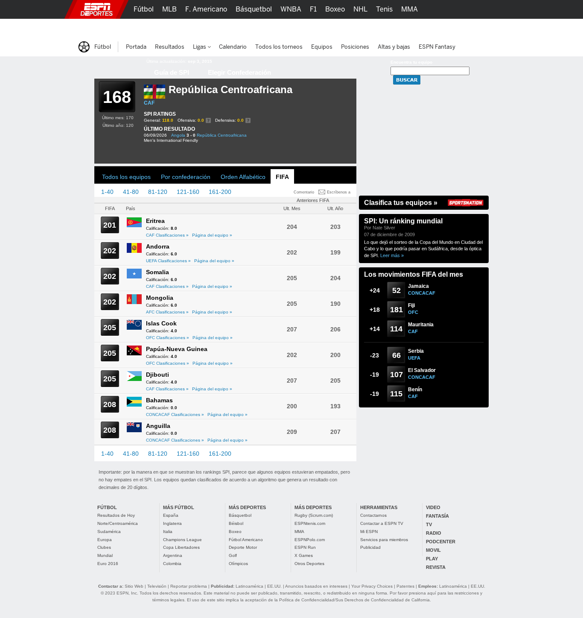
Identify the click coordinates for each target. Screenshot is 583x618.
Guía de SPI (171, 72)
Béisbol (236, 523)
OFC (413, 312)
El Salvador (422, 370)
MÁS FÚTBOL (178, 507)
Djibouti (157, 374)
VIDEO (433, 507)
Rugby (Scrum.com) (313, 515)
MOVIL (433, 550)
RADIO (433, 533)
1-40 (107, 191)
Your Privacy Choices (372, 586)
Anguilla (158, 425)
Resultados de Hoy (116, 515)
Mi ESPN (369, 531)
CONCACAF (421, 293)
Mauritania (421, 325)
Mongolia (159, 297)
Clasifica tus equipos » (400, 202)
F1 (313, 9)
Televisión (156, 586)
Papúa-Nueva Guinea (176, 349)
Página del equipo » (212, 235)
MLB (169, 9)
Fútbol (144, 9)
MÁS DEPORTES (247, 507)
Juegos (410, 27)
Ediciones (445, 27)
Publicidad (370, 547)
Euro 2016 (107, 563)
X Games (303, 555)
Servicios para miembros (384, 539)
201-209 (252, 191)
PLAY (432, 558)
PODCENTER (440, 541)
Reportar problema (188, 586)
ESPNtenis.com (309, 523)
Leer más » (392, 255)
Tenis (384, 9)
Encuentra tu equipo (411, 62)
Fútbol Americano (246, 539)
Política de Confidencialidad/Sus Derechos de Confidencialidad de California (354, 599)
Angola (178, 135)
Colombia (172, 563)
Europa (104, 539)
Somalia (157, 272)
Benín (415, 389)
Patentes (405, 586)
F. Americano (206, 9)
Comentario (304, 192)
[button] (500, 9)
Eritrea (155, 220)
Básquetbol (240, 515)
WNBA (290, 9)
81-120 (157, 191)
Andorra (157, 246)
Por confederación (185, 176)
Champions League (182, 539)
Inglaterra (172, 523)
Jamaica (418, 286)
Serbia (416, 351)
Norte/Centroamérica (117, 523)
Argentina (172, 555)
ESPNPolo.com (309, 539)
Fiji (411, 305)
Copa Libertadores (181, 547)
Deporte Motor (243, 547)
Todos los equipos (126, 176)
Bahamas (159, 400)
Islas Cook (161, 323)
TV (429, 524)
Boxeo (235, 531)
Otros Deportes (309, 563)
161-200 (220, 191)
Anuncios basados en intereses (316, 586)
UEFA (414, 357)
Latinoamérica (249, 586)
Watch (380, 27)
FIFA (282, 176)
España (170, 515)
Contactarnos (373, 515)
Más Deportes (242, 27)
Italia (167, 531)
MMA (299, 531)
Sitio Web (134, 586)
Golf (233, 555)
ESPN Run (305, 547)
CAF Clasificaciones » (167, 235)
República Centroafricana (222, 135)
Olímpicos (238, 563)
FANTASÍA (437, 515)
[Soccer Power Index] (114, 66)
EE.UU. (274, 586)
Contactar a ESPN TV (381, 523)
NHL (360, 9)
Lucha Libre (152, 27)
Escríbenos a (338, 192)
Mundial (105, 555)
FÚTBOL (107, 507)
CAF (149, 103)
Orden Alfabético (243, 176)
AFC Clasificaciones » (167, 312)
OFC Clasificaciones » (167, 337)
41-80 (131, 191)
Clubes (104, 547)
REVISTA (436, 567)
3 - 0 (191, 135)
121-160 (188, 191)
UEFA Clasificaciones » (168, 260)
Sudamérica (109, 531)
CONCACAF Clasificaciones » (175, 414)
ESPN (96, 9)
